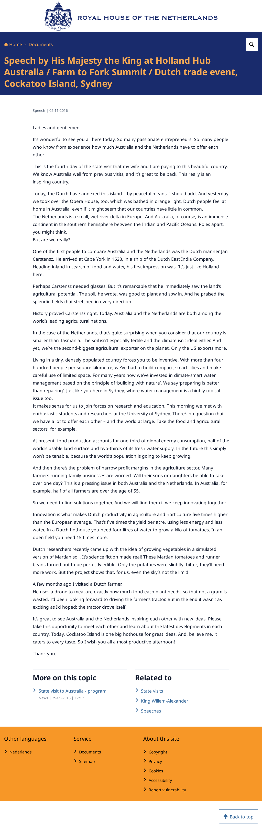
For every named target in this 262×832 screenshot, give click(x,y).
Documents (41, 44)
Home (15, 44)
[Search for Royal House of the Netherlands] (252, 44)
